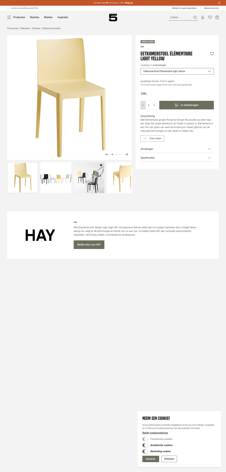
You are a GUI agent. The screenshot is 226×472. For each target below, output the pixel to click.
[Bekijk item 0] (112, 154)
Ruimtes (34, 17)
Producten (12, 28)
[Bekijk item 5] (121, 154)
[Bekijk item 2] (116, 154)
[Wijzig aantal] (149, 105)
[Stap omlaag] (143, 105)
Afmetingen (147, 149)
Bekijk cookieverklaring (155, 432)
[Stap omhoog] (154, 105)
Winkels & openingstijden (184, 8)
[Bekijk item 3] (117, 154)
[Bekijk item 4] (119, 154)
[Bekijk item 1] (114, 154)
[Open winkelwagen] (217, 17)
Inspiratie (62, 17)
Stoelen (36, 28)
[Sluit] (219, 3)
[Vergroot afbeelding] (69, 97)
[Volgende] (107, 154)
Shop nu (129, 3)
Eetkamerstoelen (52, 28)
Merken (48, 17)
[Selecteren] (22, 177)
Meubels (25, 28)
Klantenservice (211, 8)
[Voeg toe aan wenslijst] (212, 53)
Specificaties (148, 157)
